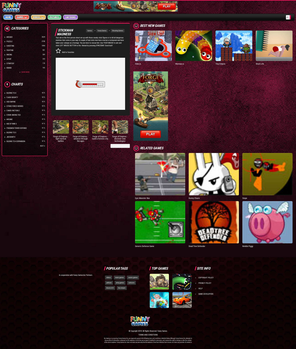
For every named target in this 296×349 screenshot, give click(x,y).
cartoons (131, 283)
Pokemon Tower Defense (16, 128)
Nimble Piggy (247, 246)
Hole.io (138, 64)
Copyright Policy (206, 278)
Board (9, 68)
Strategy (10, 63)
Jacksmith (10, 137)
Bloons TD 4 (11, 93)
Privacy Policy (204, 283)
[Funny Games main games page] (183, 321)
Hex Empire (10, 102)
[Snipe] (267, 174)
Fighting (9, 50)
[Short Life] (274, 46)
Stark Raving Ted (13, 115)
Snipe (244, 198)
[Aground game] (159, 282)
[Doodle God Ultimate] (159, 300)
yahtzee (109, 283)
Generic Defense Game (144, 246)
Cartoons (70, 17)
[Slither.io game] (182, 282)
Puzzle (9, 41)
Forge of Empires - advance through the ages (80, 138)
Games (89, 31)
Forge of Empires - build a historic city (100, 137)
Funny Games (102, 31)
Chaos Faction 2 (13, 110)
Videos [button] (36, 17)
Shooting (10, 46)
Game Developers (205, 294)
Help (200, 288)
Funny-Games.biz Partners (82, 275)
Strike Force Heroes (14, 106)
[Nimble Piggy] (267, 222)
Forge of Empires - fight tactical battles (61, 138)
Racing (9, 55)
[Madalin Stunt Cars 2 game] (182, 300)
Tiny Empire (220, 64)
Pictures (54, 17)
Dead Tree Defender (197, 246)
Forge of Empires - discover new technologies (120, 138)
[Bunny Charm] (214, 174)
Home (8, 17)
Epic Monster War (142, 198)
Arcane (9, 119)
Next (42, 146)
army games (120, 283)
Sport (8, 59)
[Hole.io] (153, 46)
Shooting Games (117, 31)
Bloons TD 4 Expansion (15, 141)
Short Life (260, 64)
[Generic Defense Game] (160, 222)
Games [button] (20, 17)
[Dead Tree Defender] (214, 222)
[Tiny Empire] (234, 46)
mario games (119, 277)
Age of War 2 (11, 124)
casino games (133, 277)
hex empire (121, 288)
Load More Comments (120, 146)
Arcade (9, 37)
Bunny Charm (194, 198)
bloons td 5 (110, 288)
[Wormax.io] (193, 46)
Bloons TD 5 (11, 132)
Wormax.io (179, 64)
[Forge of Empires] (61, 127)
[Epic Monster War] (160, 174)
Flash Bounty (12, 97)
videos (108, 277)
